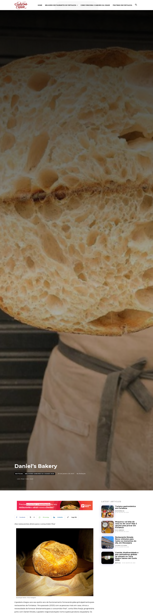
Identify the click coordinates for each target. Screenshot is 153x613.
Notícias (19, 473)
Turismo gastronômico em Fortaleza (125, 507)
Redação (82, 473)
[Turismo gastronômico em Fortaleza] (107, 511)
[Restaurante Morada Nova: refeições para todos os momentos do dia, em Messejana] (107, 542)
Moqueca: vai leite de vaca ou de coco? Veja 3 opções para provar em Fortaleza (126, 524)
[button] (136, 4)
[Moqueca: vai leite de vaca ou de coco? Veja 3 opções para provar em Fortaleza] (107, 527)
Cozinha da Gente (121, 545)
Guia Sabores (119, 530)
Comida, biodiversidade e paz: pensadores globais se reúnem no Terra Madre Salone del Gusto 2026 (126, 556)
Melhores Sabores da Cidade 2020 (39, 473)
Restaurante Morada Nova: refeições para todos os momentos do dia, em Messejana (125, 540)
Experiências (119, 511)
